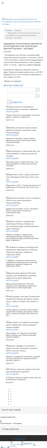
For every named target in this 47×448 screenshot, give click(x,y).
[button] (23, 410)
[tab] (23, 410)
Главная (8, 30)
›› (10, 404)
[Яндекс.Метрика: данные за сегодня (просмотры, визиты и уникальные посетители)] (16, 443)
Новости (18, 30)
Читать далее (12, 111)
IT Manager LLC (19, 439)
